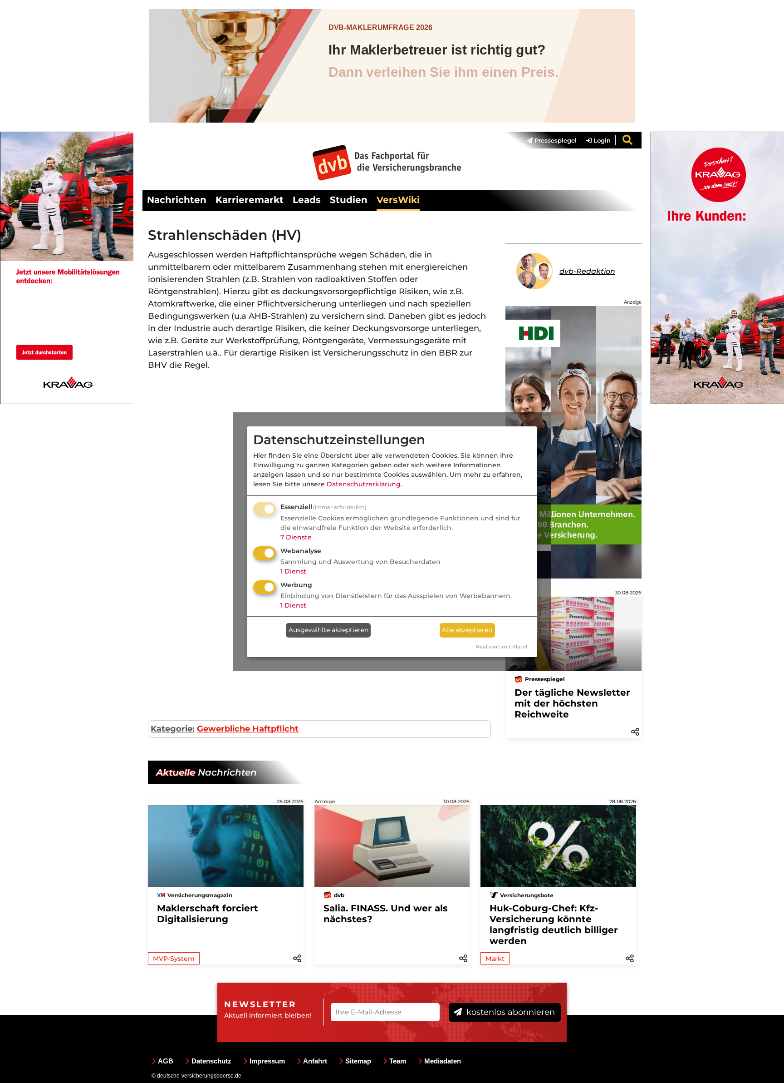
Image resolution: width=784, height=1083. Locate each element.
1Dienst (293, 571)
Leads (307, 199)
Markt (495, 958)
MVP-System (174, 958)
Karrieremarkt (250, 199)
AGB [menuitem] (165, 1061)
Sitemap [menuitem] (358, 1061)
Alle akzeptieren (467, 630)
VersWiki (398, 199)
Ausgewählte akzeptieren (328, 630)
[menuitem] (547, 140)
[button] (635, 731)
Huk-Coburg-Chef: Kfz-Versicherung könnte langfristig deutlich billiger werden (554, 924)
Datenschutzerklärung (364, 484)
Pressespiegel (555, 140)
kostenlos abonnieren (509, 1012)
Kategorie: (173, 729)
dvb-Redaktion (587, 271)
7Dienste (296, 537)
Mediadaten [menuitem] (442, 1061)
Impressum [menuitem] (267, 1061)
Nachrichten (176, 199)
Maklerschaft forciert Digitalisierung (207, 914)
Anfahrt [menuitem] (315, 1061)
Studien (349, 199)
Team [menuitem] (397, 1061)
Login (601, 140)
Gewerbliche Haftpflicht (248, 729)
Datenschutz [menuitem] (211, 1061)
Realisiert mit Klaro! (501, 646)
